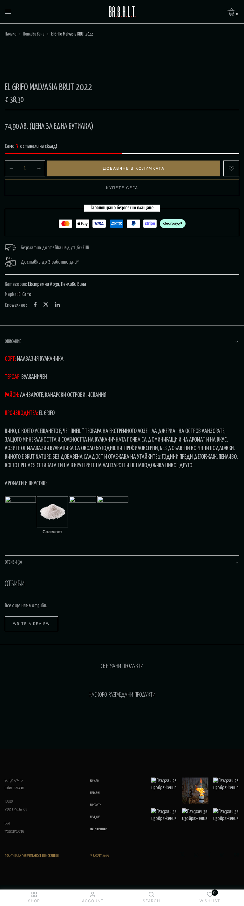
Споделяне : (16, 305)
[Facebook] (35, 305)
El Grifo (24, 294)
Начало (11, 34)
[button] (233, 12)
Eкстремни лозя (43, 284)
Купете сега (122, 187)
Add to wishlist (231, 168)
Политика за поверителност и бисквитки (31, 855)
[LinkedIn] (57, 305)
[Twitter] (46, 305)
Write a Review (31, 623)
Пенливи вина (33, 34)
